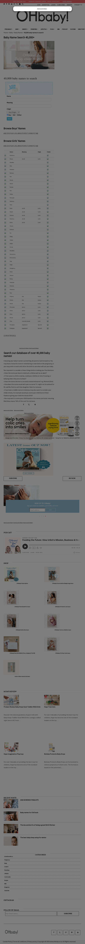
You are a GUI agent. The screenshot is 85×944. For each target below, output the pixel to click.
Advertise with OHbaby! (42, 8)
